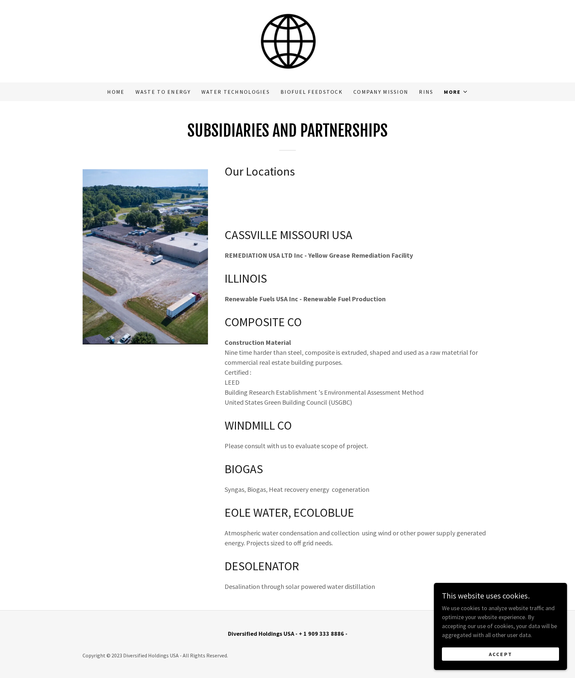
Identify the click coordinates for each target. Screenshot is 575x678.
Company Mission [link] (380, 91)
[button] (456, 92)
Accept (500, 654)
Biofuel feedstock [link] (312, 91)
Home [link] (115, 91)
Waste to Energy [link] (163, 91)
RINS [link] (426, 91)
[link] (287, 40)
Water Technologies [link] (235, 91)
